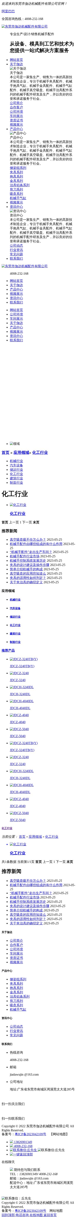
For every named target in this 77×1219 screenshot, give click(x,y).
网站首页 (16, 280)
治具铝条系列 (20, 996)
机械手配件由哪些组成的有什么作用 (36, 544)
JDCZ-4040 (17, 722)
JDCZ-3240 (17, 680)
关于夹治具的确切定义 (26, 582)
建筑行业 (16, 478)
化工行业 (40, 452)
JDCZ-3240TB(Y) (22, 666)
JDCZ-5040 (17, 736)
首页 (5, 452)
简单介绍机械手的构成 (26, 569)
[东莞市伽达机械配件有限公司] (25, 26)
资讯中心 (16, 298)
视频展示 (16, 293)
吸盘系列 (16, 1005)
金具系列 (16, 992)
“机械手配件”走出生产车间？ (31, 552)
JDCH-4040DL (20, 708)
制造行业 (16, 482)
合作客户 (16, 945)
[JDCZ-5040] (19, 729)
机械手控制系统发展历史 (28, 560)
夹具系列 (16, 983)
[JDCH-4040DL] (22, 701)
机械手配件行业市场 (24, 556)
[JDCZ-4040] (19, 715)
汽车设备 (16, 465)
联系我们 (16, 302)
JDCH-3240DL (20, 694)
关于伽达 (16, 285)
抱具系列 (16, 988)
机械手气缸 (18, 1009)
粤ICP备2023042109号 (30, 1134)
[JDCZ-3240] (19, 673)
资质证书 (16, 958)
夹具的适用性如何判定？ (28, 578)
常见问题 (16, 1035)
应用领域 (21, 452)
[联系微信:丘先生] (24, 1150)
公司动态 (16, 1026)
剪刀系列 (16, 1001)
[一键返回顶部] (21, 1154)
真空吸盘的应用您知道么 (28, 573)
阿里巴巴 (8, 11)
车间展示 (16, 953)
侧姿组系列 (18, 979)
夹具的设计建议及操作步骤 (29, 565)
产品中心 (16, 289)
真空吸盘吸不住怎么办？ (28, 539)
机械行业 (16, 461)
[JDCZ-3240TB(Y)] (24, 659)
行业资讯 (16, 1031)
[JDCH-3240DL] (22, 687)
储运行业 (16, 469)
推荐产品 (8, 650)
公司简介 (16, 940)
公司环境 (16, 949)
